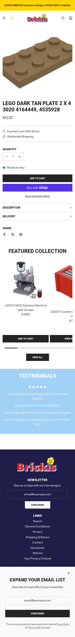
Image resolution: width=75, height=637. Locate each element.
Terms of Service (37, 627)
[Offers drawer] (11, 18)
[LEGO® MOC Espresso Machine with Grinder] (26, 280)
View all (37, 357)
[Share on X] (12, 235)
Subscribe (37, 505)
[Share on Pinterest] (21, 235)
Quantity (9, 149)
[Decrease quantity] (6, 156)
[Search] (63, 18)
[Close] (68, 573)
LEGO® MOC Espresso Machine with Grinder (26, 308)
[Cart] (70, 18)
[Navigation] (4, 18)
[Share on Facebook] (4, 235)
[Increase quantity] (19, 156)
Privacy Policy (62, 624)
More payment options (37, 196)
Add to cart (25, 338)
